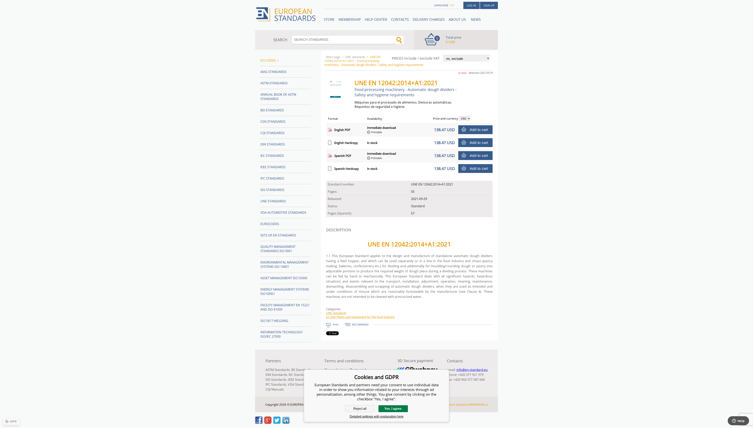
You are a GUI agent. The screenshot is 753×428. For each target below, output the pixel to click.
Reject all (359, 408)
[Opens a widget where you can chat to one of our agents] (738, 421)
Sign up (489, 5)
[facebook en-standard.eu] (259, 423)
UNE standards (355, 57)
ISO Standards (272, 190)
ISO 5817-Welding (274, 321)
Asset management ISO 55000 (283, 278)
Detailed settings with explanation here (377, 416)
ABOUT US (458, 19)
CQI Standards (272, 133)
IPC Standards (272, 178)
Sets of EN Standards (278, 235)
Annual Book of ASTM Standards (278, 96)
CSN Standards (273, 121)
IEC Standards (272, 156)
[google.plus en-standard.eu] (268, 423)
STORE (329, 19)
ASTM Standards (274, 83)
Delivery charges (429, 19)
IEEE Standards (273, 167)
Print (335, 324)
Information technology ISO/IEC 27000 (281, 334)
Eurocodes (269, 224)
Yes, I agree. (393, 408)
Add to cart (479, 130)
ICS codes (268, 60)
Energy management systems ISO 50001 (284, 291)
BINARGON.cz (478, 404)
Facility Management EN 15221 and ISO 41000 (285, 307)
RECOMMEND (360, 324)
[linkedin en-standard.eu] (286, 423)
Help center (376, 19)
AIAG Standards (273, 72)
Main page (333, 57)
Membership (349, 19)
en (452, 5)
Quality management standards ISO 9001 (278, 248)
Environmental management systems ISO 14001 (284, 264)
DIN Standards (272, 144)
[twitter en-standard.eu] (277, 423)
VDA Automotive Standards (283, 212)
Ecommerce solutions (453, 404)
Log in (471, 5)
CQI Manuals (275, 389)
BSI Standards (272, 110)
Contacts (400, 19)
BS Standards (301, 370)
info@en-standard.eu (472, 370)
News (476, 19)
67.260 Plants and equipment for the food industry (360, 317)
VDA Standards (299, 384)
